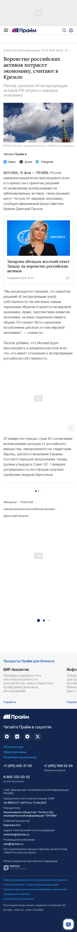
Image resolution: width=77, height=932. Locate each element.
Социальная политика (16, 894)
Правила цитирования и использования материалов (35, 879)
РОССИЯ (27, 502)
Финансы (10, 502)
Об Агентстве (13, 747)
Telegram (47, 161)
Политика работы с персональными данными (30, 884)
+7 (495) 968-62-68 (58, 768)
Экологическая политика (18, 898)
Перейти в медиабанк (61, 145)
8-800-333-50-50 (16, 779)
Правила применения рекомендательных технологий (35, 889)
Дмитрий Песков (15, 515)
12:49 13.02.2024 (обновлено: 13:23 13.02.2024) (33, 50)
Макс (12, 161)
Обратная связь (15, 752)
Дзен (28, 161)
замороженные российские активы (29, 509)
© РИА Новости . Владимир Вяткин (24, 145)
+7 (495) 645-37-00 (17, 766)
